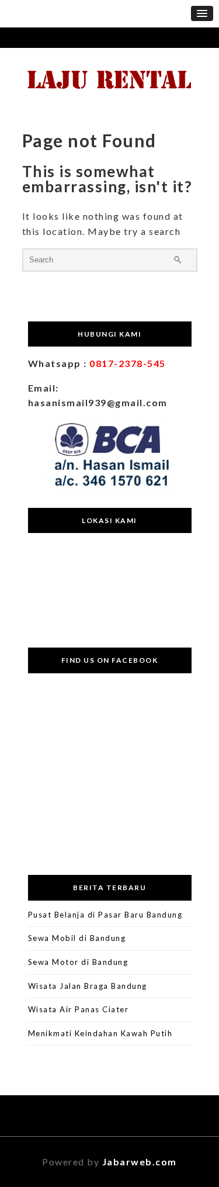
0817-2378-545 (127, 363)
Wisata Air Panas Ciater (78, 1009)
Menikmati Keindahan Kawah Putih (100, 1033)
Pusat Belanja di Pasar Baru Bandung (105, 914)
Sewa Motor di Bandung (78, 962)
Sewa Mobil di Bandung (77, 938)
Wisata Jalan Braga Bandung (87, 986)
